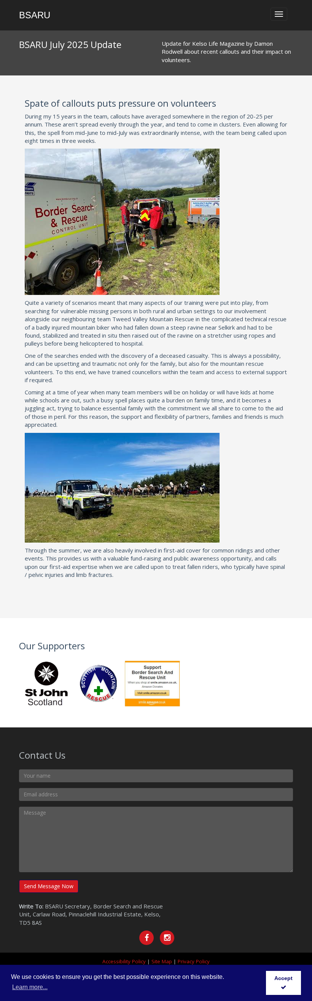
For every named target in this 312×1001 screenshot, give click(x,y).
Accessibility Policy (124, 961)
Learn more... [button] (30, 987)
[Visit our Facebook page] (146, 938)
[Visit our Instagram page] (167, 938)
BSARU (34, 15)
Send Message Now (48, 886)
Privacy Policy (194, 961)
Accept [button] (283, 978)
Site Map (161, 961)
